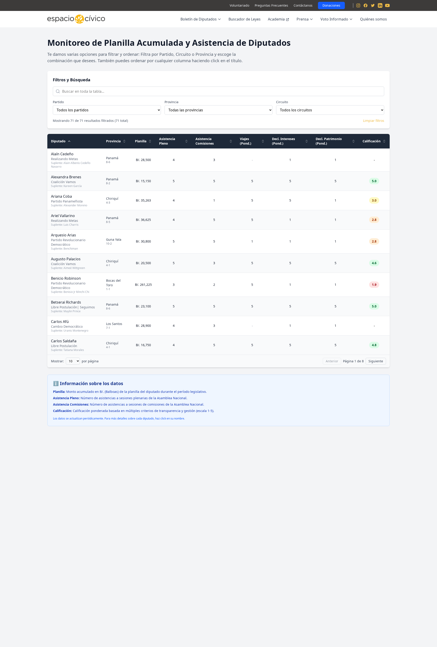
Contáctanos (303, 5)
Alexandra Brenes (66, 176)
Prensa (303, 19)
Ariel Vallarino (63, 215)
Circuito (282, 102)
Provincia (171, 102)
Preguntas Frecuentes (271, 5)
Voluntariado (239, 5)
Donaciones (331, 5)
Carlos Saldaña (63, 340)
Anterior (332, 361)
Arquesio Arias (63, 235)
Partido (58, 102)
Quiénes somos (373, 19)
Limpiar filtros (373, 120)
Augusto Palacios (66, 258)
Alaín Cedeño (62, 153)
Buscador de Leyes (245, 19)
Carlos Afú (60, 321)
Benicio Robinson (66, 278)
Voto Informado (334, 19)
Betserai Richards (66, 302)
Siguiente (375, 361)
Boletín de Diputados (198, 19)
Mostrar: (57, 361)
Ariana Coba (61, 196)
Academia (276, 19)
